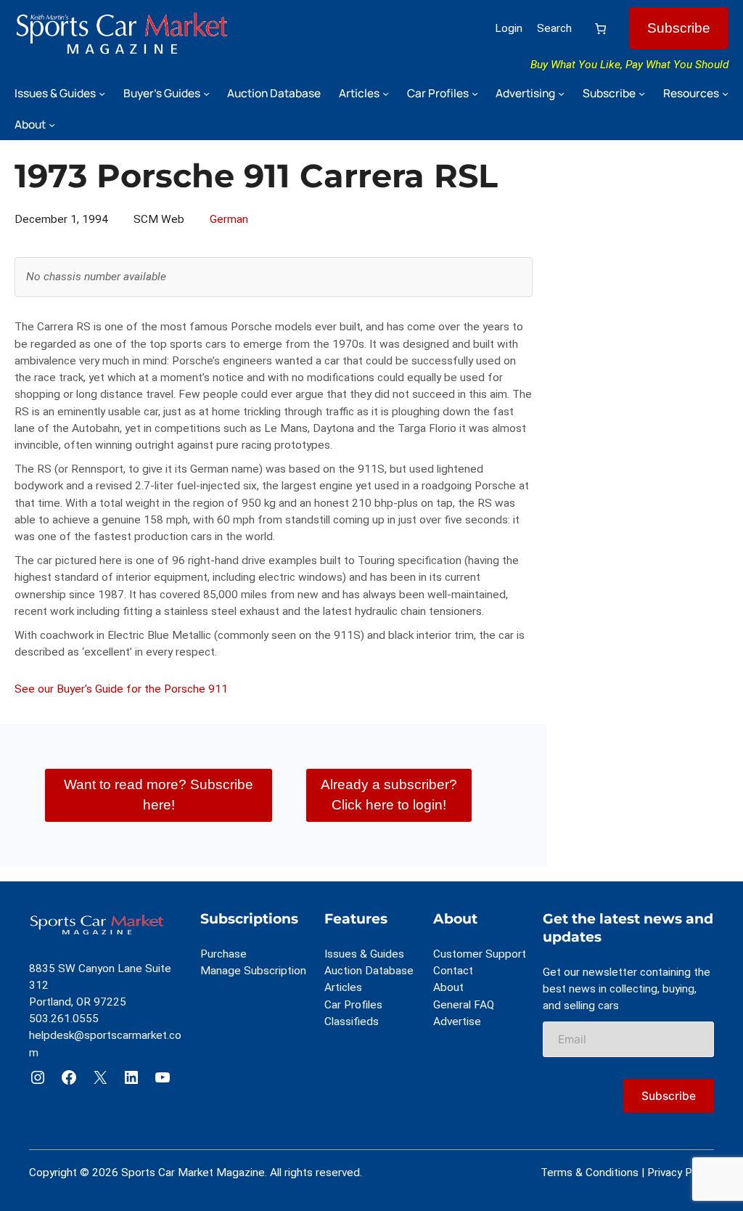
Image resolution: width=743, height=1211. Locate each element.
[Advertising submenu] (561, 93)
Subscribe (678, 28)
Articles (343, 987)
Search (554, 28)
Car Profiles (353, 1004)
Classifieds (351, 1021)
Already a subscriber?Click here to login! (389, 794)
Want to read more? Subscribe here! (158, 794)
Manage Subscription (253, 970)
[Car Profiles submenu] (475, 93)
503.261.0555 (64, 1018)
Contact (453, 970)
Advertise (457, 1021)
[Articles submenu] (385, 93)
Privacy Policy (680, 1172)
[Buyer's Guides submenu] (206, 93)
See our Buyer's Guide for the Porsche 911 (121, 689)
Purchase (223, 954)
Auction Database (369, 970)
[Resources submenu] (725, 93)
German (229, 219)
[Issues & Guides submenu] (102, 93)
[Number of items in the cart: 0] (600, 29)
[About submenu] (52, 124)
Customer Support (479, 954)
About (448, 987)
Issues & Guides (364, 954)
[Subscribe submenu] (642, 93)
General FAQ (463, 1004)
